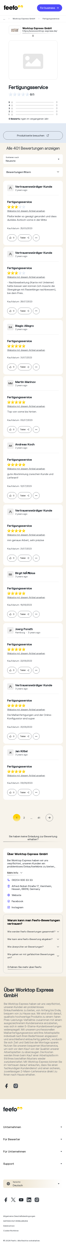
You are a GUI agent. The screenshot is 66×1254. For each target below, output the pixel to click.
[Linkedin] (29, 1200)
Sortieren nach (12, 157)
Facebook (17, 901)
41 (38, 817)
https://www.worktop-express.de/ (39, 31)
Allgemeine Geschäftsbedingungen (19, 1216)
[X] (13, 1200)
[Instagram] (37, 1200)
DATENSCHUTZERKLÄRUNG (15, 1221)
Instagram (17, 907)
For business (47, 7)
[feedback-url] (16, 207)
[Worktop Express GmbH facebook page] (6, 1086)
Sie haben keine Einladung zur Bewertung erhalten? (33, 838)
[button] (33, 159)
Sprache (16, 1182)
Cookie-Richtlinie (10, 1231)
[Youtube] (21, 1200)
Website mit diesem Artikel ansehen (26, 211)
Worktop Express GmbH (24, 19)
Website (16, 895)
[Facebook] (5, 1200)
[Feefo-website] (13, 7)
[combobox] (33, 159)
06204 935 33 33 (22, 879)
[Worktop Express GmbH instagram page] (15, 1086)
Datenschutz (9, 1226)
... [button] (31, 817)
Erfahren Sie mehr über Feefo (24, 967)
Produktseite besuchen (30, 135)
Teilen (23, 238)
